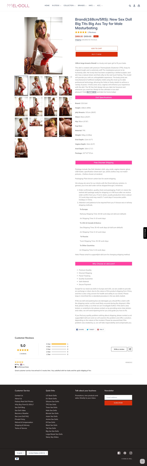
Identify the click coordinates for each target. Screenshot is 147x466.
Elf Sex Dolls (50, 422)
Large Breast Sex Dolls (54, 434)
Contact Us (19, 395)
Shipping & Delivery (22, 425)
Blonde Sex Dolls (52, 413)
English (19, 453)
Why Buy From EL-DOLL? (24, 404)
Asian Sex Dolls (51, 416)
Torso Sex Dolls (51, 407)
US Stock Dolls (51, 395)
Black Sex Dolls (51, 425)
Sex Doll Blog (20, 407)
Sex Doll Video (20, 410)
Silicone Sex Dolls (52, 401)
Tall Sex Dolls (51, 428)
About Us (18, 399)
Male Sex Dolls (51, 410)
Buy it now (96, 54)
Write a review (119, 349)
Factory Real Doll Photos (24, 401)
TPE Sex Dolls (51, 404)
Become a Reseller (21, 413)
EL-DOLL (129, 459)
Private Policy (20, 419)
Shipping (78, 40)
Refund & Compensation (24, 422)
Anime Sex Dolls (52, 419)
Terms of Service (21, 428)
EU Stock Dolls (51, 399)
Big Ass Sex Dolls (52, 431)
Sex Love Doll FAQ (22, 416)
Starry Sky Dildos (52, 437)
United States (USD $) (37, 453)
